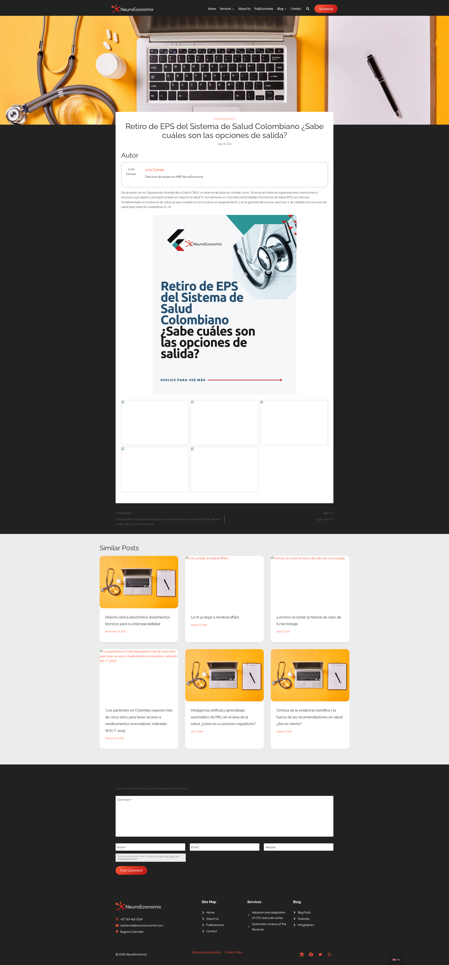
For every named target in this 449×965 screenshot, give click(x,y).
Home (212, 9)
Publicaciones (263, 9)
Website (270, 847)
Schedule (326, 9)
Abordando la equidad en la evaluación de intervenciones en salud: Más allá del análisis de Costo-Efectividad (168, 519)
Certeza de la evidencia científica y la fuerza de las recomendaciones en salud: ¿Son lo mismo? (309, 717)
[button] (155, 422)
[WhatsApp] (329, 954)
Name (122, 847)
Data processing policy (206, 952)
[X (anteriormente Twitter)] (320, 954)
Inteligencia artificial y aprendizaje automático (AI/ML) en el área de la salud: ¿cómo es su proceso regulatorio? (223, 717)
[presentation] (139, 582)
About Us (244, 9)
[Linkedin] (302, 954)
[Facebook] (311, 954)
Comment (124, 799)
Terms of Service (124, 859)
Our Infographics (224, 119)
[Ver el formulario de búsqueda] (308, 9)
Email (195, 847)
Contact (296, 9)
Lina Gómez (154, 170)
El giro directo (324, 516)
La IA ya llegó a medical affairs (215, 617)
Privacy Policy (169, 856)
